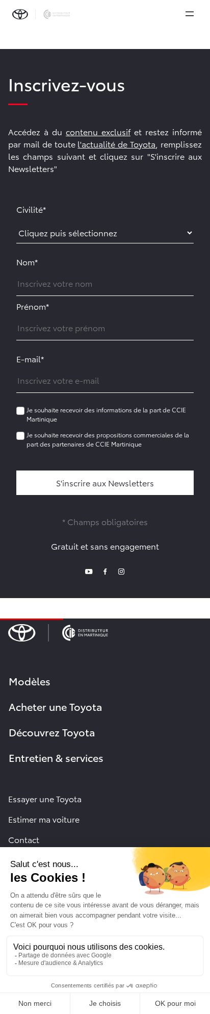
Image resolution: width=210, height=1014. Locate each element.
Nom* (27, 261)
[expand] (189, 14)
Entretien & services (56, 757)
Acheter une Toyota (55, 706)
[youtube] (89, 570)
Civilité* (31, 209)
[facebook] (105, 570)
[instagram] (121, 570)
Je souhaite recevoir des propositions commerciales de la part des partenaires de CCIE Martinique (108, 439)
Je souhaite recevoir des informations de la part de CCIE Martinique (106, 414)
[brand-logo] (41, 14)
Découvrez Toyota (52, 731)
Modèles (29, 680)
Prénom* (32, 306)
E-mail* (30, 358)
